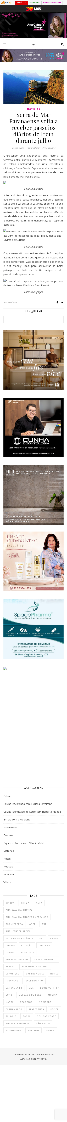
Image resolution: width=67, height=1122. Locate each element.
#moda (10, 903)
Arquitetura (14, 924)
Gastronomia (35, 973)
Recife (55, 1009)
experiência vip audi (35, 966)
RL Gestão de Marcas (43, 1054)
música (52, 995)
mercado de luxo (30, 995)
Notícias (33, 109)
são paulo (43, 1023)
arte (32, 924)
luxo (9, 995)
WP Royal (41, 1058)
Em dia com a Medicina (16, 819)
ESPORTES (35, 3)
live (31, 988)
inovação (12, 980)
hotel (54, 973)
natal (10, 1002)
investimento (34, 980)
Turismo (33, 1030)
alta (39, 903)
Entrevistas (10, 827)
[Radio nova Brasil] (33, 61)
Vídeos (7, 882)
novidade (45, 1002)
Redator (13, 302)
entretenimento (46, 959)
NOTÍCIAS (21, 3)
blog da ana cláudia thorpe (25, 938)
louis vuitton (50, 988)
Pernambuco (14, 1009)
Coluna (7, 796)
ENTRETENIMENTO (52, 3)
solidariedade (46, 1016)
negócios (26, 1002)
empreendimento (17, 959)
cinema (10, 945)
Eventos (8, 835)
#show (25, 903)
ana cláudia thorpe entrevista (27, 917)
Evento (10, 966)
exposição (13, 973)
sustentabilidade (18, 1023)
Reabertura (36, 1009)
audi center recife (18, 931)
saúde (27, 1016)
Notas (7, 858)
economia (27, 952)
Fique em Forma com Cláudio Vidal (23, 843)
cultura (44, 945)
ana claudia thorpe (19, 910)
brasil (54, 938)
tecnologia (13, 1030)
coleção (26, 945)
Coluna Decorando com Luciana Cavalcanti (27, 803)
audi (45, 924)
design (10, 952)
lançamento (14, 988)
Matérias (8, 850)
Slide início (9, 874)
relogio (11, 1016)
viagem (50, 1030)
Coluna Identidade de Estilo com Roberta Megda (32, 811)
